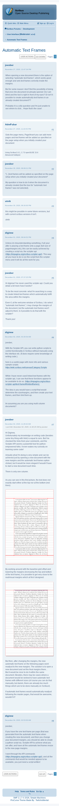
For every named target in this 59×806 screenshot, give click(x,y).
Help (17, 791)
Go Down (40, 56)
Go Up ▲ (40, 791)
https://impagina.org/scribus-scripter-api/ (24, 254)
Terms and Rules (27, 791)
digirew (9, 232)
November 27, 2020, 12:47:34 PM (18, 69)
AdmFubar (11, 124)
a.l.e (32, 34)
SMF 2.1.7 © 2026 (21, 798)
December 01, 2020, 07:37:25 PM (18, 277)
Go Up (42, 774)
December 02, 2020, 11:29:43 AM (18, 424)
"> (29, 794)
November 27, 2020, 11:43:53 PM (18, 129)
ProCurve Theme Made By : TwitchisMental (29, 800)
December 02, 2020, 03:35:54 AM (18, 337)
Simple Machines (38, 798)
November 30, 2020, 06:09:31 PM (18, 168)
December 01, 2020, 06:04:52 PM (18, 237)
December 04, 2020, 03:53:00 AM (18, 720)
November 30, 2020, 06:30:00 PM (18, 205)
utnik (8, 201)
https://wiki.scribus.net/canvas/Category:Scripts (26, 367)
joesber (9, 65)
